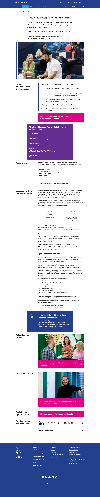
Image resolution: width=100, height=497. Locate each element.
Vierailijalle (67, 6)
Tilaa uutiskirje (54, 452)
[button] (81, 2)
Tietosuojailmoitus (73, 450)
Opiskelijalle (60, 6)
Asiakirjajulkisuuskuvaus (75, 454)
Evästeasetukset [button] (73, 452)
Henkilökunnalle (80, 6)
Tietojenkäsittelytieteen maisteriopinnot (52, 307)
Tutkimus (32, 6)
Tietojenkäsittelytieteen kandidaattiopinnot (53, 305)
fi (76, 3)
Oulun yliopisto (18, 11)
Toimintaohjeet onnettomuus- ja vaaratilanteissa (77, 460)
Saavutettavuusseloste (74, 447)
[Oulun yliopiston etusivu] (24, 2)
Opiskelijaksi (25, 6)
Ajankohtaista (18, 6)
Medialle (73, 6)
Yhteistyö (38, 6)
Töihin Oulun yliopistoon (57, 454)
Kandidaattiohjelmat (37, 11)
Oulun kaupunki (73, 463)
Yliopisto (44, 6)
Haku (61, 2)
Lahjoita (68, 2)
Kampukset (72, 457)
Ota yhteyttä (54, 447)
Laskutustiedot (54, 457)
